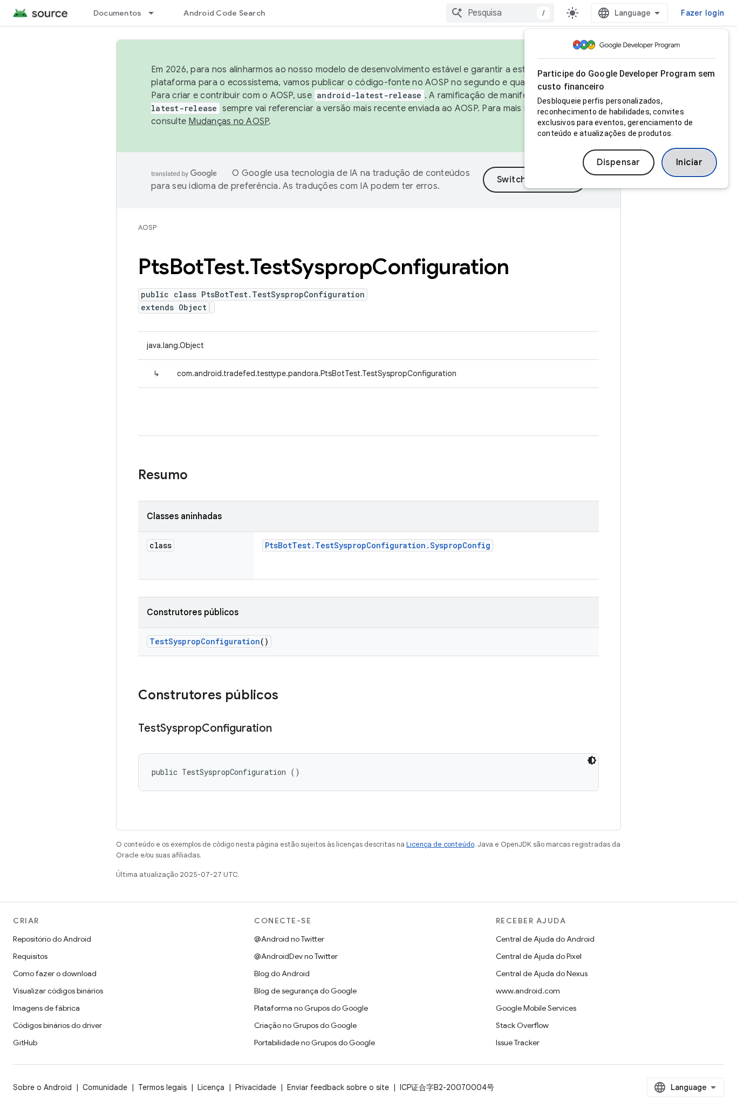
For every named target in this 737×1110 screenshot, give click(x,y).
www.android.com (528, 991)
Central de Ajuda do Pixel (539, 956)
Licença (210, 1087)
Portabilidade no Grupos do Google (314, 1042)
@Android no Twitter (289, 939)
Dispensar (618, 162)
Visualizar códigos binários (58, 991)
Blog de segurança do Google (305, 991)
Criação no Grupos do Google (305, 1025)
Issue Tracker (518, 1042)
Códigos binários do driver (57, 1025)
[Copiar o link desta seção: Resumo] (198, 475)
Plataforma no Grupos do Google (311, 1008)
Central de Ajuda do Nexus (542, 973)
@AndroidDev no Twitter (296, 956)
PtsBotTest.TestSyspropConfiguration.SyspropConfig (377, 545)
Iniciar (689, 162)
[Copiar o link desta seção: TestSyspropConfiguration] (283, 729)
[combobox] (500, 13)
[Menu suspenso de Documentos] (155, 13)
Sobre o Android (42, 1087)
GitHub (25, 1042)
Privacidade (255, 1087)
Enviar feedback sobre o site (338, 1087)
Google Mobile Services (536, 1008)
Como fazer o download (55, 973)
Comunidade (105, 1087)
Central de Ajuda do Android (545, 939)
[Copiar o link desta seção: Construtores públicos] (289, 696)
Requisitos (30, 956)
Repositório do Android (52, 939)
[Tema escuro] (591, 760)
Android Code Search (224, 13)
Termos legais (162, 1087)
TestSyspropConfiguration (204, 641)
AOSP (147, 227)
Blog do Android (282, 973)
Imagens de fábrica (46, 1008)
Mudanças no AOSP (228, 121)
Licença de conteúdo (440, 844)
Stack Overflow (522, 1025)
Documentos (117, 13)
